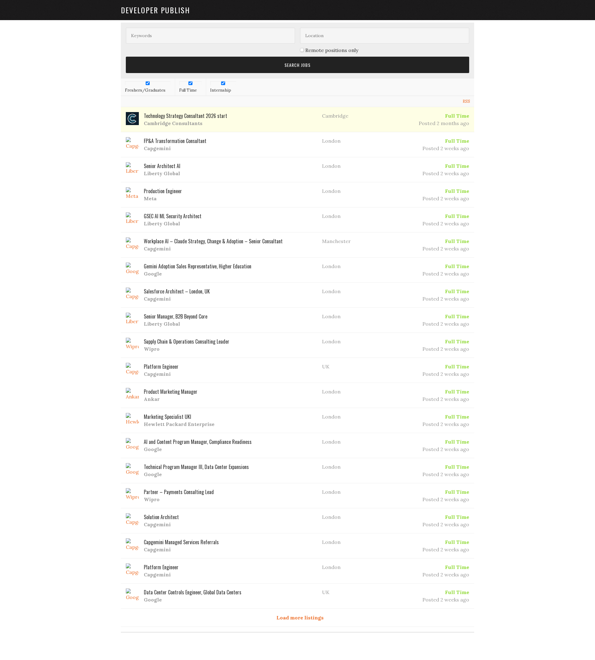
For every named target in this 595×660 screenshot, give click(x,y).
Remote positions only (331, 50)
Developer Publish (155, 9)
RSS (466, 101)
